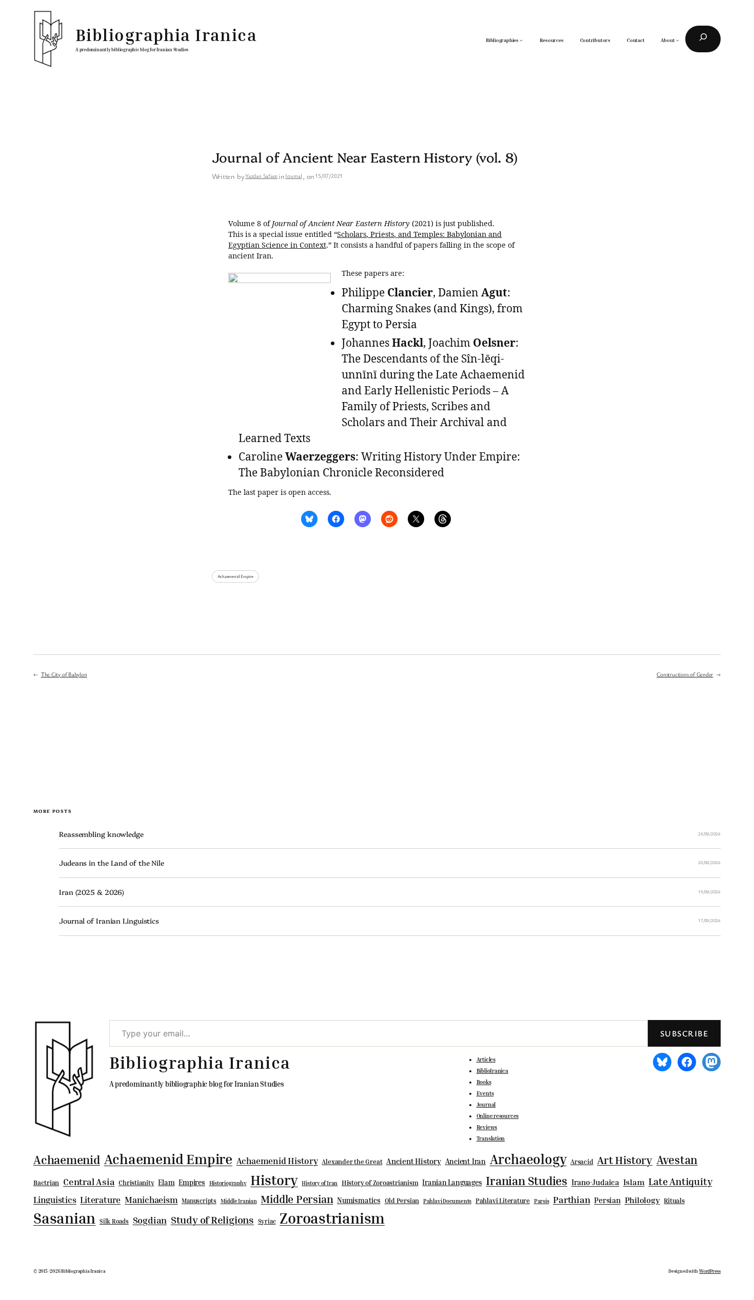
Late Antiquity (680, 1181)
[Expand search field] (703, 39)
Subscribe (684, 1033)
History (273, 1180)
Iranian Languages (452, 1182)
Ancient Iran (465, 1161)
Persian (607, 1200)
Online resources (498, 1115)
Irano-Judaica (595, 1182)
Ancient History (413, 1161)
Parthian (571, 1199)
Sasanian (64, 1218)
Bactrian (46, 1182)
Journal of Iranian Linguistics (109, 921)
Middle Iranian (239, 1201)
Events (485, 1093)
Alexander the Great (352, 1161)
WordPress (710, 1271)
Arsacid (581, 1162)
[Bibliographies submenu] (521, 40)
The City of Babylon (64, 674)
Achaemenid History (277, 1161)
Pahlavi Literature (502, 1200)
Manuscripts (199, 1201)
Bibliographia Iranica (166, 35)
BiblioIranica (492, 1070)
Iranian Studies (526, 1181)
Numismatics (359, 1200)
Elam (166, 1182)
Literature (100, 1199)
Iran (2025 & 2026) (91, 892)
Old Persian (402, 1201)
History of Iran (320, 1182)
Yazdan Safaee (261, 175)
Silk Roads (114, 1221)
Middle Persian (297, 1199)
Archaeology (528, 1159)
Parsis (541, 1201)
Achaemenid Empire (235, 576)
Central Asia (88, 1181)
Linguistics (54, 1199)
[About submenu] (677, 40)
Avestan (677, 1160)
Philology (642, 1200)
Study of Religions (212, 1220)
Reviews (487, 1127)
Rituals (674, 1201)
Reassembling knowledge (101, 834)
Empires (191, 1182)
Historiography (228, 1183)
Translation (491, 1138)
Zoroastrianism (332, 1218)
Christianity (136, 1182)
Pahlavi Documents (447, 1200)
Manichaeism (151, 1199)
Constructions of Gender (685, 674)
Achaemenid (66, 1160)
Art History (624, 1160)
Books (484, 1082)
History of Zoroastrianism (380, 1182)
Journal (293, 175)
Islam (634, 1182)
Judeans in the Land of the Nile (111, 863)
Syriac (267, 1221)
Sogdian (150, 1220)
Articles (486, 1059)
